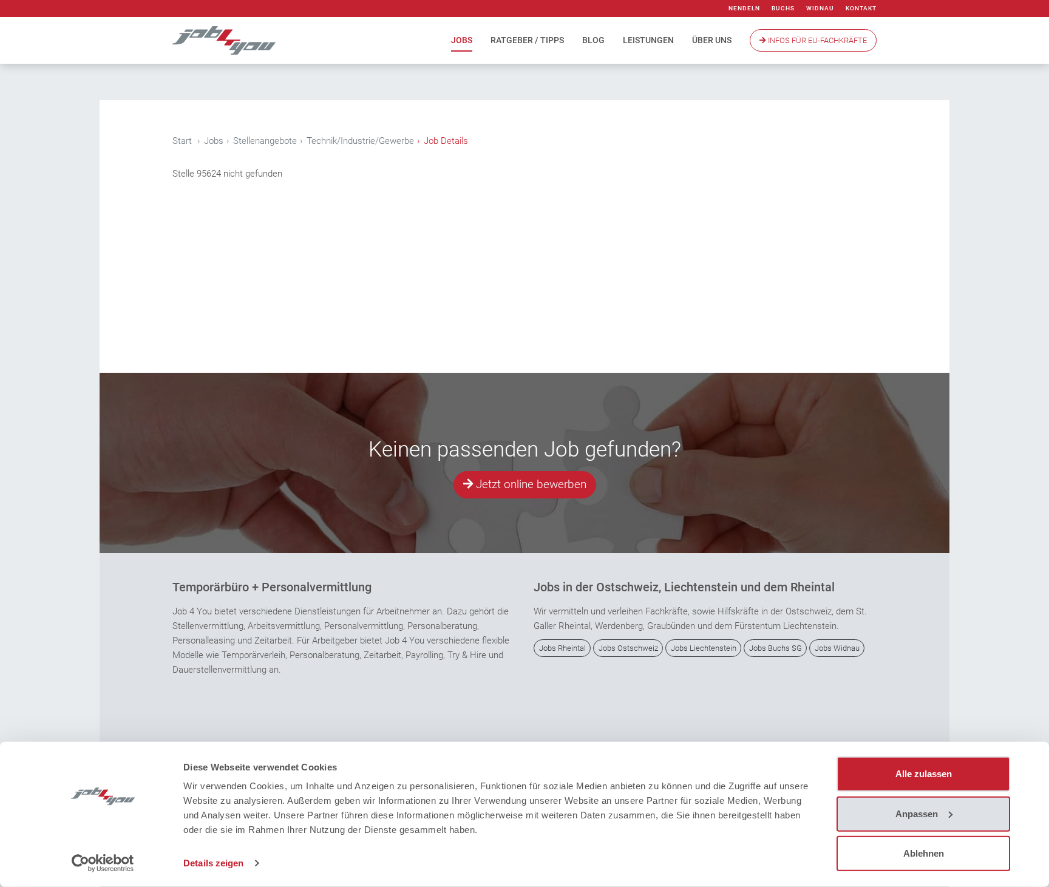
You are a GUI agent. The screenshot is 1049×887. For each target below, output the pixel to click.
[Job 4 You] (224, 40)
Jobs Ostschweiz (628, 648)
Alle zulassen (923, 774)
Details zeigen (213, 863)
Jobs (461, 40)
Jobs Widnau (837, 648)
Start (182, 140)
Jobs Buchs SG (775, 648)
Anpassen (916, 813)
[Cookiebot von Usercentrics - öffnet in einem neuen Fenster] (103, 863)
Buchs (783, 8)
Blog (593, 40)
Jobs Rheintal (562, 648)
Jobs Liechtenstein (703, 648)
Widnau (820, 8)
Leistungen (648, 40)
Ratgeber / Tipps (527, 40)
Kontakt (861, 8)
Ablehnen (923, 853)
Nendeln (744, 8)
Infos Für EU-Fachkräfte (816, 40)
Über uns (712, 40)
